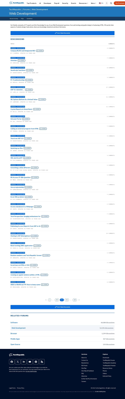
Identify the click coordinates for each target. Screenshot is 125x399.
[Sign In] (106, 3)
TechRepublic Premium (109, 365)
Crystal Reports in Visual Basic (21, 109)
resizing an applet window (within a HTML (25, 275)
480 (57, 300)
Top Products (31, 3)
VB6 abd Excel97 (16, 158)
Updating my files (17, 148)
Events (73, 3)
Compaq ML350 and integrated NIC (23, 51)
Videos (105, 373)
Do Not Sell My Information (89, 379)
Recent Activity (14, 18)
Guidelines (29, 18)
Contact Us (84, 360)
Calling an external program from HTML (24, 129)
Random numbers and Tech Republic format (26, 255)
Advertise (84, 376)
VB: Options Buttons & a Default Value (24, 99)
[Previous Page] (45, 299)
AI (40, 3)
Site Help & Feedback (87, 371)
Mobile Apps (15, 339)
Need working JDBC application (22, 246)
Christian (14, 60)
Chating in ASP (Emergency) (20, 236)
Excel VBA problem (17, 197)
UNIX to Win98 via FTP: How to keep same (25, 285)
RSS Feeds (84, 365)
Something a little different (20, 168)
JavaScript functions (18, 70)
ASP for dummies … (17, 90)
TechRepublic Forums (109, 360)
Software (14, 322)
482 (67, 300)
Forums (26, 9)
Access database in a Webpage (22, 207)
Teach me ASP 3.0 (17, 138)
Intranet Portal (16, 119)
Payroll (56, 3)
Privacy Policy (20, 388)
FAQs (22, 18)
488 (75, 300)
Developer (47, 3)
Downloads (106, 357)
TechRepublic (15, 9)
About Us (84, 357)
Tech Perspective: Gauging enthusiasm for (25, 216)
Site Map (83, 368)
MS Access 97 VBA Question (20, 177)
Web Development (40, 9)
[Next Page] (79, 299)
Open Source (15, 344)
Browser (14, 333)
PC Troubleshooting (17, 80)
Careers (83, 381)
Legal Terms (12, 388)
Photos (105, 371)
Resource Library (107, 368)
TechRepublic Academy (109, 363)
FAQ (82, 373)
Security (65, 3)
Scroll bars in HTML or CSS (20, 265)
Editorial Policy (107, 376)
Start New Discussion (63, 33)
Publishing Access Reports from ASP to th (25, 226)
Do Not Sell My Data (31, 371)
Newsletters (85, 363)
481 (62, 300)
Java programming (17, 187)
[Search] (111, 3)
